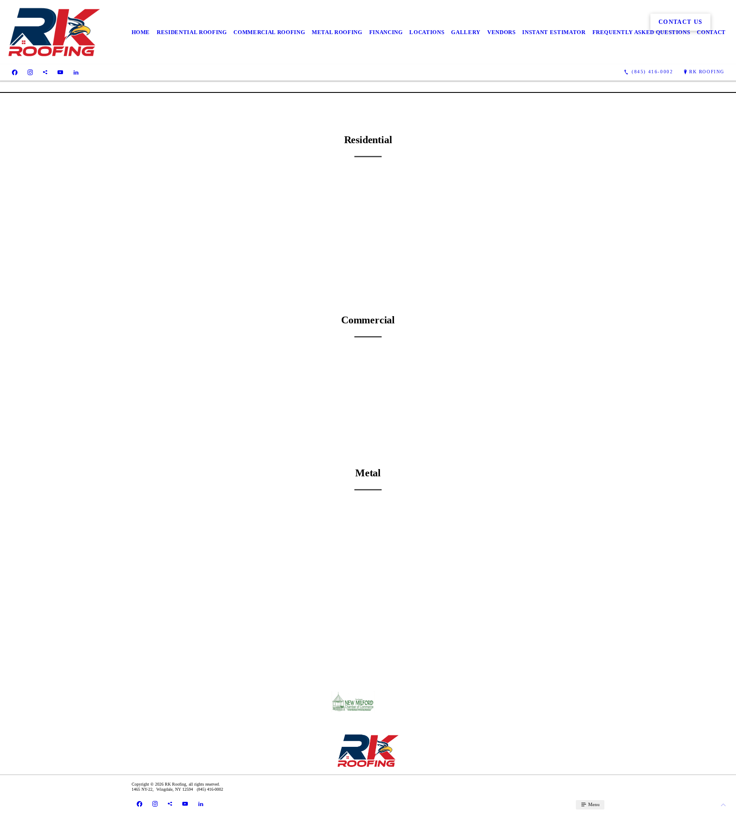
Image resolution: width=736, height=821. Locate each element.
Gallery (465, 32)
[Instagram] (30, 72)
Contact (711, 32)
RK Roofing (706, 71)
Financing (386, 32)
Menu (593, 804)
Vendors (501, 32)
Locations (426, 32)
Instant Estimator (553, 32)
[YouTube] (60, 72)
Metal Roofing (337, 32)
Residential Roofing (192, 32)
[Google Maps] (45, 72)
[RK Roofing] (54, 32)
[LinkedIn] (76, 72)
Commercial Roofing (269, 32)
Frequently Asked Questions (641, 32)
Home (141, 32)
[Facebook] (15, 72)
